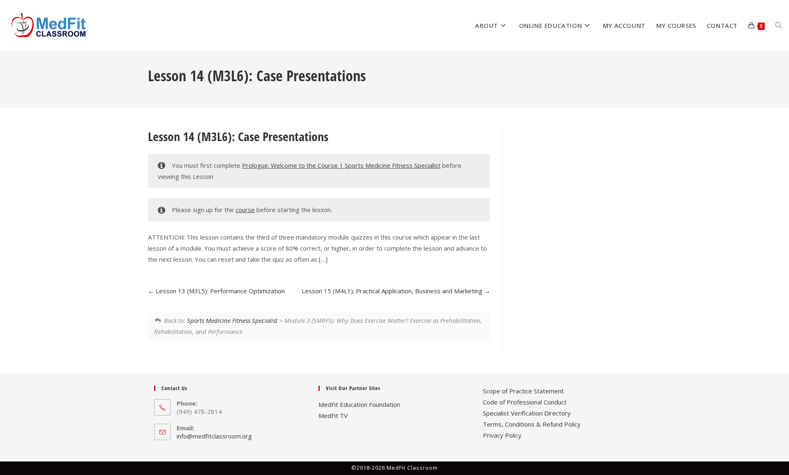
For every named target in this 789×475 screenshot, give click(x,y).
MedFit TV (333, 415)
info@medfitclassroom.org (214, 436)
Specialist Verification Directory (527, 413)
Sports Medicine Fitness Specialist (232, 320)
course (245, 210)
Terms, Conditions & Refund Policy (532, 424)
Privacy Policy (502, 435)
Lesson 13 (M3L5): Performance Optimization (219, 291)
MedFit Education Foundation (359, 404)
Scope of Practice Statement (523, 391)
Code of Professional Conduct (525, 402)
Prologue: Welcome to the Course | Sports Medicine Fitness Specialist (341, 165)
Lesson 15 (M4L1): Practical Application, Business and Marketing (393, 291)
